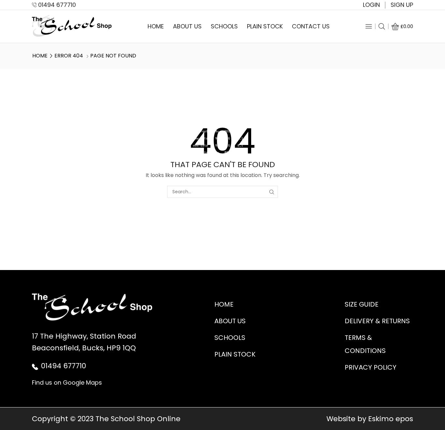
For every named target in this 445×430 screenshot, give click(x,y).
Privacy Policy (370, 367)
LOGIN (371, 5)
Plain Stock (265, 26)
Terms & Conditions (365, 344)
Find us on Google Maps (67, 382)
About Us (187, 26)
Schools (224, 26)
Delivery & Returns (377, 321)
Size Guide (362, 304)
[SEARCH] (272, 192)
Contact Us (311, 26)
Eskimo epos (390, 419)
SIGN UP (402, 5)
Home (156, 26)
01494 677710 (63, 366)
